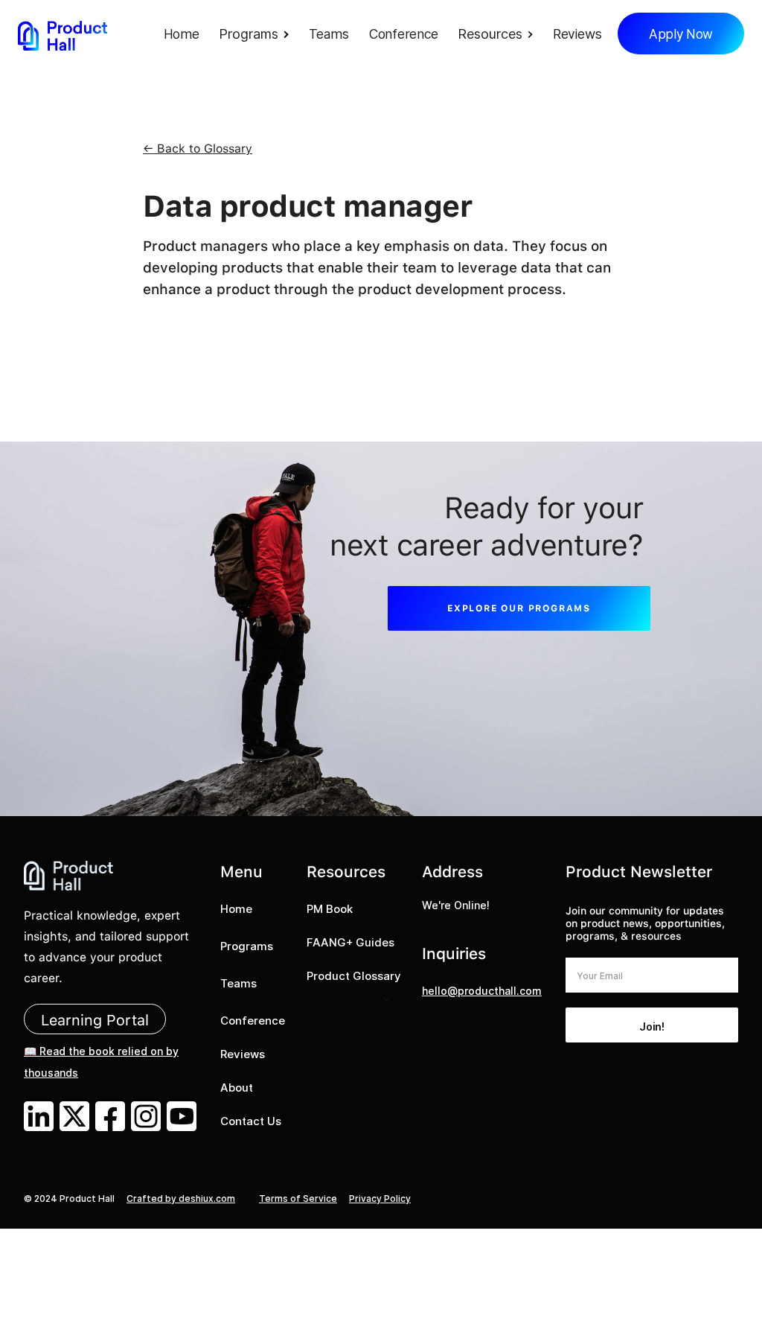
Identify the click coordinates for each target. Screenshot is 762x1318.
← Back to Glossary (197, 148)
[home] (62, 35)
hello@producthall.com (482, 990)
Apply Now (681, 34)
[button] (258, 35)
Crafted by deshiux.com (181, 1198)
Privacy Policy (380, 1198)
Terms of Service (298, 1198)
